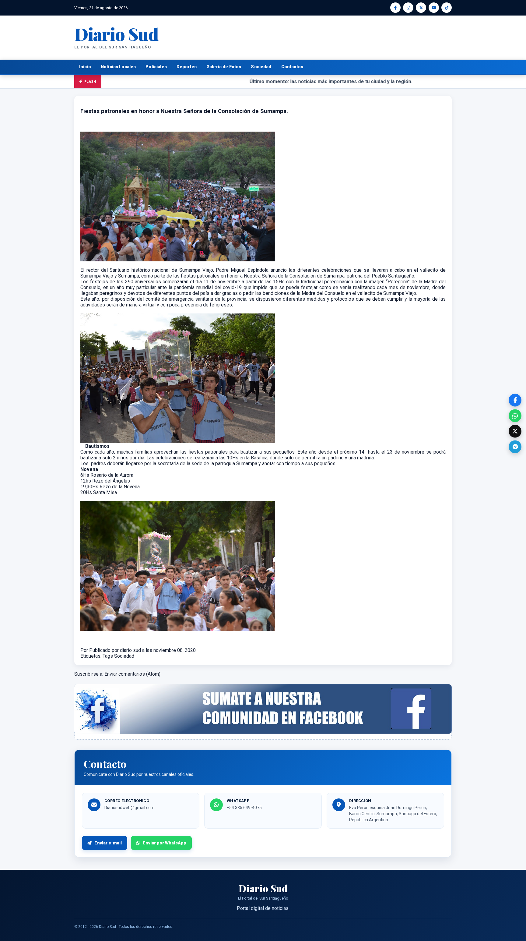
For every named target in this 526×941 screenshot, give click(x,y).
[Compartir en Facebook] (515, 400)
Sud (116, 34)
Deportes (187, 66)
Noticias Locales (118, 66)
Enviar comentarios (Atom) (132, 674)
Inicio (85, 66)
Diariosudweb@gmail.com (129, 807)
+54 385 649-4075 (244, 807)
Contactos (292, 66)
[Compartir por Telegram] (515, 446)
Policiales (156, 66)
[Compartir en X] (515, 431)
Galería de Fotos (223, 66)
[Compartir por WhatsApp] (515, 415)
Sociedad (261, 66)
